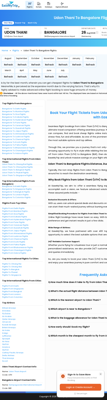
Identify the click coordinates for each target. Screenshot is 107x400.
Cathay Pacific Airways (13, 352)
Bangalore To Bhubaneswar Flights (18, 147)
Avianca (6, 347)
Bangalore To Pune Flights (14, 122)
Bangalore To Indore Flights (15, 153)
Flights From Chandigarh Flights (16, 250)
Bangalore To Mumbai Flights (15, 111)
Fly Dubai (6, 313)
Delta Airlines (8, 355)
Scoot (5, 361)
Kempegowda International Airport (25, 385)
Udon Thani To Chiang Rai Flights (17, 164)
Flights (16, 50)
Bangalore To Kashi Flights (14, 186)
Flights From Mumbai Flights (15, 211)
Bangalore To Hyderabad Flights (17, 119)
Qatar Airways (8, 319)
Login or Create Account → (80, 387)
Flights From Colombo (12, 297)
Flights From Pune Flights (13, 222)
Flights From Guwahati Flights (15, 228)
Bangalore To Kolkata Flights (15, 117)
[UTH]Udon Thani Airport (13, 36)
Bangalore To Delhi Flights (14, 108)
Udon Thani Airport (17, 371)
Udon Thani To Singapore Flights (17, 175)
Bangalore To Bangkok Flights (16, 192)
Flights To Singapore (11, 275)
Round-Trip (20, 23)
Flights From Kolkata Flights (14, 216)
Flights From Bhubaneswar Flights (17, 247)
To (45, 28)
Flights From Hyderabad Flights (16, 219)
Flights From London (11, 294)
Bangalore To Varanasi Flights (16, 125)
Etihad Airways (9, 308)
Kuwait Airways (9, 324)
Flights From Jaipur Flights (14, 230)
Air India (6, 330)
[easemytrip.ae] (11, 5)
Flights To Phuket (10, 272)
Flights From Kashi (10, 286)
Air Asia (5, 341)
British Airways (9, 327)
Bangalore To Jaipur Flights (15, 131)
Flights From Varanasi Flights (15, 225)
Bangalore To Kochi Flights (14, 142)
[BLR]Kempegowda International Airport (59, 36)
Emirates (6, 310)
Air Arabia (7, 316)
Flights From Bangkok (12, 291)
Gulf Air (5, 344)
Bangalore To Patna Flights (14, 145)
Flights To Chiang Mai (12, 266)
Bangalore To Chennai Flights (16, 139)
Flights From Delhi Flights (13, 208)
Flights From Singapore (13, 288)
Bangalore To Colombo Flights (16, 197)
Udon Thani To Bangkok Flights (16, 169)
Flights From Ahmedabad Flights (17, 233)
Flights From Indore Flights (14, 253)
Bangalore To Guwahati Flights (16, 128)
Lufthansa (6, 336)
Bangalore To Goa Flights (14, 114)
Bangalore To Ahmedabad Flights (18, 133)
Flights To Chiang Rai (11, 264)
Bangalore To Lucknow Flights (16, 136)
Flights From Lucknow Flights (15, 236)
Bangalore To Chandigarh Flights (17, 150)
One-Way (8, 23)
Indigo (5, 333)
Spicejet (6, 338)
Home (5, 50)
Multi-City (32, 23)
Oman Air (6, 322)
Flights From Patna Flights (13, 244)
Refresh (8, 64)
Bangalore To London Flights (15, 194)
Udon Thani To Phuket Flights (15, 172)
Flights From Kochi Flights (13, 241)
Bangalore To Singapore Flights (17, 189)
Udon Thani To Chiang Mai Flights (17, 167)
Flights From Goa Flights (13, 214)
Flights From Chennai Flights (15, 239)
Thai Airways (8, 358)
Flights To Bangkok (11, 269)
